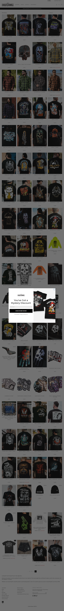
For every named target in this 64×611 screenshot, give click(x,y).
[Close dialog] (54, 289)
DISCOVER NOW (21, 311)
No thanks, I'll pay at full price (21, 314)
